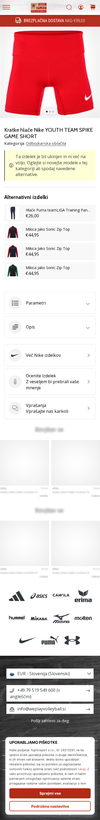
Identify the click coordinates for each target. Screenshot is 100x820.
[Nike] (28, 640)
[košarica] (92, 7)
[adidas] (17, 596)
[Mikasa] (39, 618)
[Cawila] (61, 596)
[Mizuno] (61, 618)
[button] (50, 303)
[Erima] (83, 596)
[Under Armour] (72, 640)
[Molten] (83, 618)
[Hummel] (17, 618)
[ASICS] (39, 596)
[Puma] (50, 640)
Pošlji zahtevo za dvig (50, 720)
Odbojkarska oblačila (46, 143)
